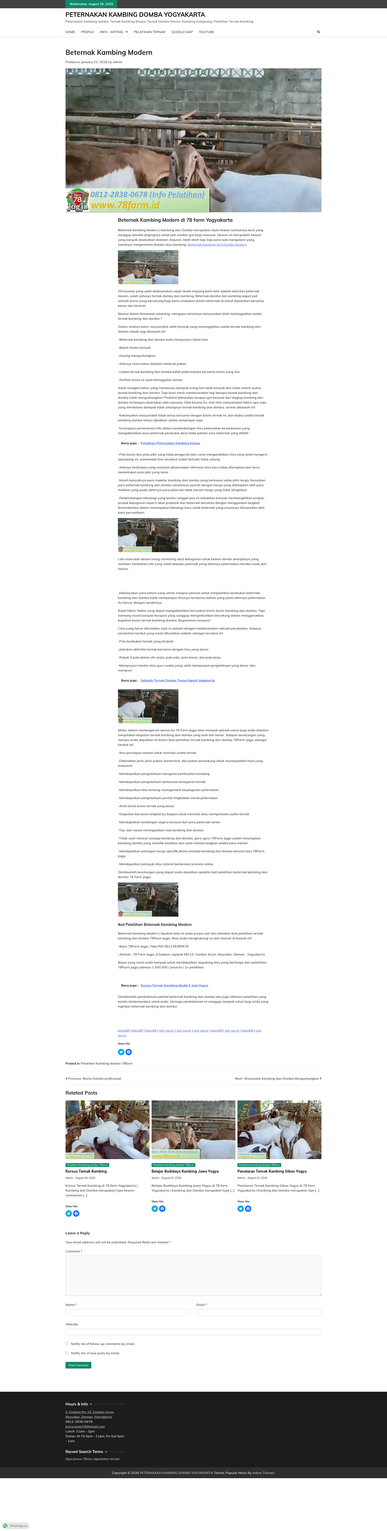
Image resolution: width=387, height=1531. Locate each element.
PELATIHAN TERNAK (149, 32)
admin (117, 62)
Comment (74, 1251)
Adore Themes (264, 1473)
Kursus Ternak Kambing (86, 1171)
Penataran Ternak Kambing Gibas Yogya (272, 1171)
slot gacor (166, 1030)
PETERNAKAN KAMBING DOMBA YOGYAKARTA (135, 14)
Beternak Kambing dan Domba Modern (217, 245)
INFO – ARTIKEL (112, 32)
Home (70, 32)
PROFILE (87, 32)
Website (72, 1324)
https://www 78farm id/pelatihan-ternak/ (93, 1459)
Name (71, 1305)
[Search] (318, 32)
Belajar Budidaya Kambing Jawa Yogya (185, 1171)
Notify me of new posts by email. (95, 1353)
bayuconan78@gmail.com (85, 1426)
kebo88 (123, 1030)
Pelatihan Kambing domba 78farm (107, 1063)
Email (202, 1305)
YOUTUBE (206, 32)
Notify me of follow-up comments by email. (103, 1344)
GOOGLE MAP (182, 32)
